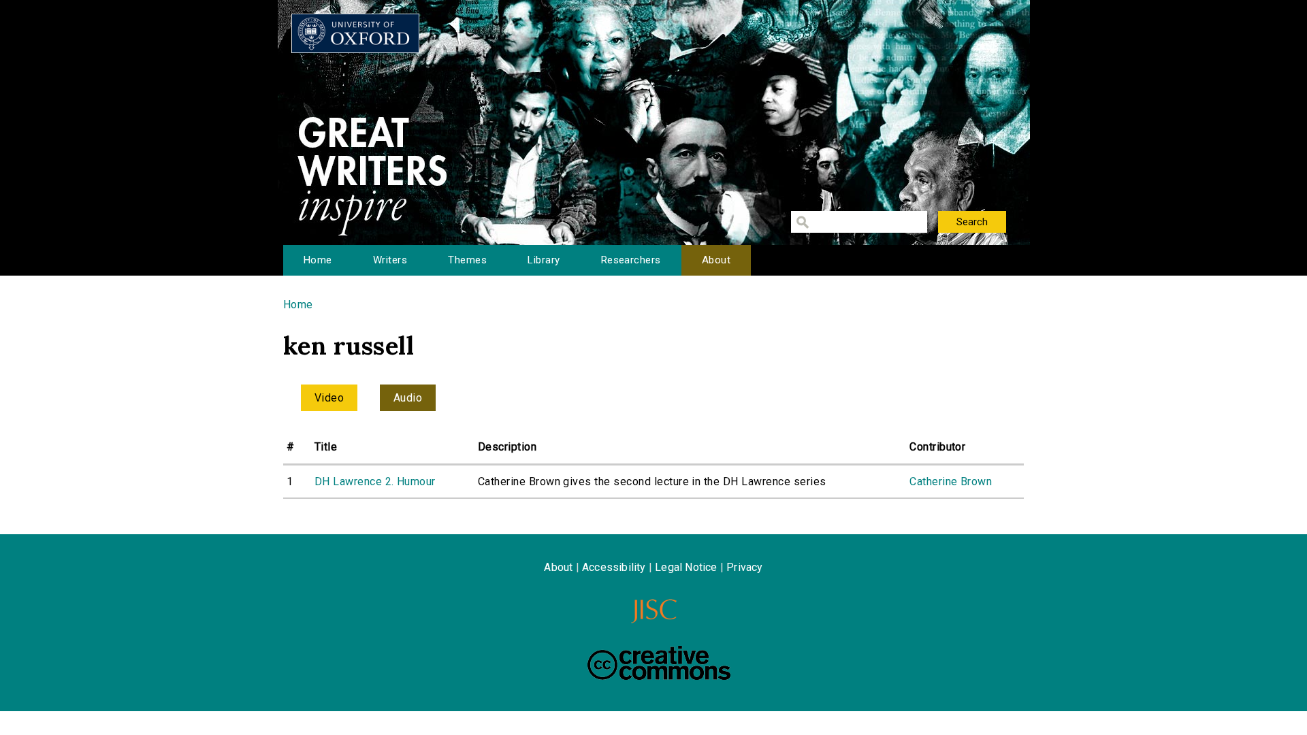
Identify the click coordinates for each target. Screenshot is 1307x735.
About (716, 260)
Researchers (631, 260)
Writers (390, 260)
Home (318, 260)
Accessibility (614, 567)
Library (544, 260)
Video (329, 397)
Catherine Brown (950, 481)
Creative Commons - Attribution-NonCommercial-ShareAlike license (658, 663)
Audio (407, 397)
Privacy (744, 567)
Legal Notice (686, 567)
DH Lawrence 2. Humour (375, 481)
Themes (467, 260)
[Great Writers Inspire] (355, 33)
